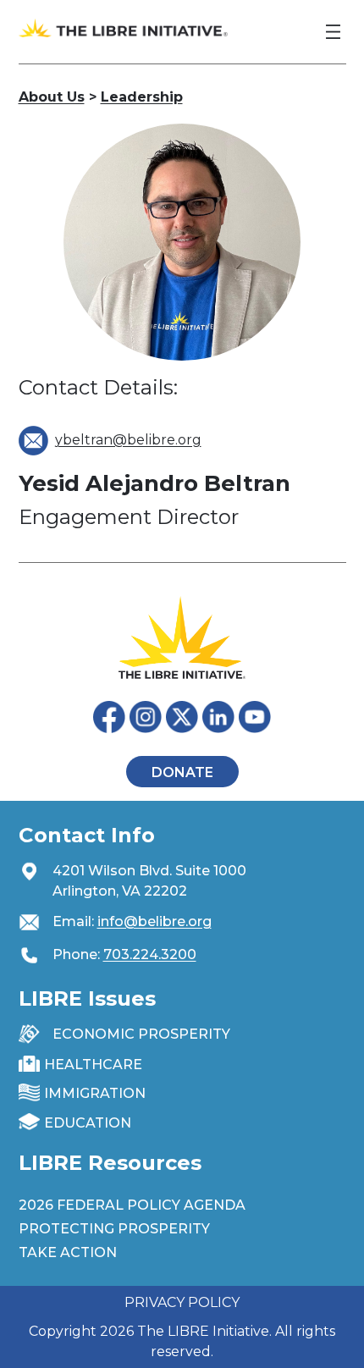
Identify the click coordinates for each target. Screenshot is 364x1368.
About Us (52, 97)
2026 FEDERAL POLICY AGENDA (132, 1205)
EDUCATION (87, 1123)
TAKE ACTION (68, 1252)
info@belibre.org (154, 921)
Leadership (142, 97)
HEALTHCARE (93, 1064)
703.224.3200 (149, 954)
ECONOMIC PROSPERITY (141, 1034)
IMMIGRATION (95, 1093)
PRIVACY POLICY (182, 1302)
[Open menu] (333, 31)
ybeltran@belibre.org (128, 440)
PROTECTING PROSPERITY (114, 1229)
